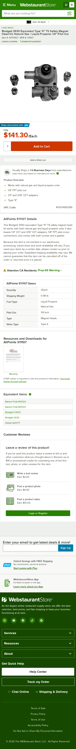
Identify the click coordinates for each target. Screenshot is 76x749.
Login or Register (38, 513)
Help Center (38, 671)
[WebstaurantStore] (38, 599)
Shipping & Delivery (53, 692)
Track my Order (38, 682)
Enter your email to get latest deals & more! (36, 542)
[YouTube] (14, 620)
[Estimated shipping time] (57, 173)
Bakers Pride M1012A (15, 401)
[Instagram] (4, 620)
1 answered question (30, 41)
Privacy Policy (38, 714)
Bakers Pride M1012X (15, 407)
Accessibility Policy (38, 725)
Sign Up (66, 548)
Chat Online (20, 692)
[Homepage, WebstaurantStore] (38, 5)
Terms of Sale (38, 708)
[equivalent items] (30, 394)
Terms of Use (38, 720)
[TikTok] (32, 620)
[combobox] (38, 13)
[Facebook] (23, 620)
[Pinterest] (41, 620)
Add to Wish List (38, 160)
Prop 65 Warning (49, 270)
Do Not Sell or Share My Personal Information (38, 731)
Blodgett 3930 (12, 417)
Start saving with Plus (25, 568)
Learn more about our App (28, 586)
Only (6, 130)
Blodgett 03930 (13, 412)
